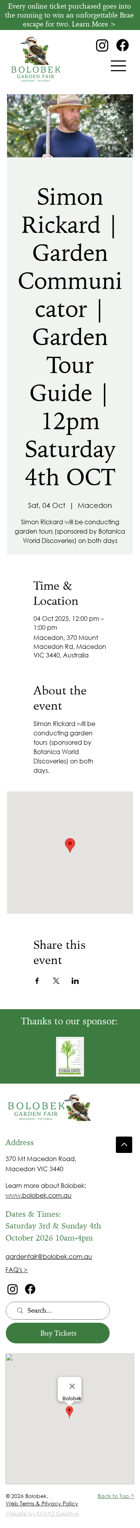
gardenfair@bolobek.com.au (48, 1256)
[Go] (124, 1145)
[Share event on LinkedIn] (75, 981)
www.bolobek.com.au (38, 1195)
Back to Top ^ (116, 1496)
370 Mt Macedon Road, (40, 1158)
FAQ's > (16, 1269)
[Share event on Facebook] (37, 981)
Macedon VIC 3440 (34, 1169)
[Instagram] (102, 45)
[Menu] (118, 66)
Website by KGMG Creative (42, 1513)
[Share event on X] (56, 981)
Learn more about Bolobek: (45, 1185)
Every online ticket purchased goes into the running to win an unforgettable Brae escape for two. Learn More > (69, 15)
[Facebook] (122, 45)
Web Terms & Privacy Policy (42, 1503)
